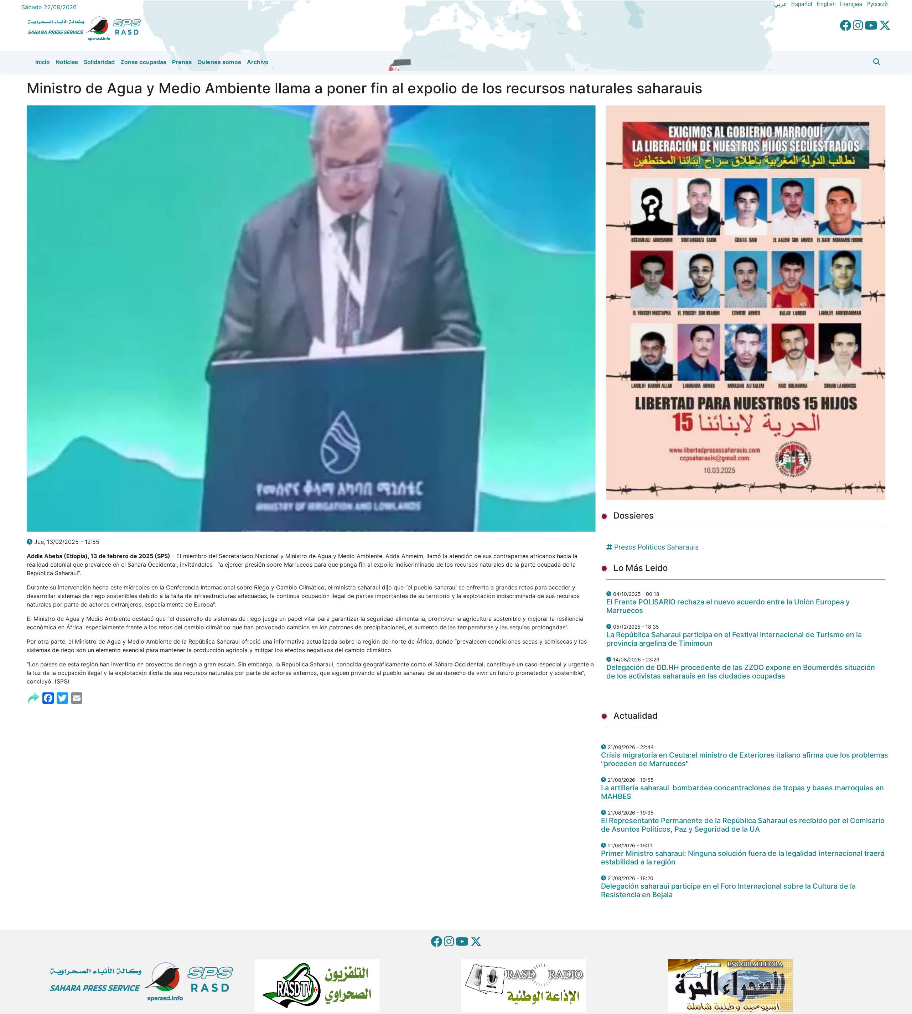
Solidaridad (99, 62)
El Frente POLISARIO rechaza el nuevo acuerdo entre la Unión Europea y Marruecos (728, 606)
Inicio (42, 62)
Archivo (258, 62)
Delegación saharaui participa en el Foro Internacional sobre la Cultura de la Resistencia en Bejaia (728, 890)
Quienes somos (219, 62)
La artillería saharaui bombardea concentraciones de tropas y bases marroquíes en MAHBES (742, 792)
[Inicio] (87, 27)
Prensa (182, 62)
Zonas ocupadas (143, 62)
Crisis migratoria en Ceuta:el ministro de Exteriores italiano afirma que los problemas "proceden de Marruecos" (744, 759)
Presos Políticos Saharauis (656, 547)
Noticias (67, 62)
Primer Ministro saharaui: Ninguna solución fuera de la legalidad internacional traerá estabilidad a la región (743, 857)
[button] (877, 62)
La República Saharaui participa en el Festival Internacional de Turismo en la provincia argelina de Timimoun (734, 639)
